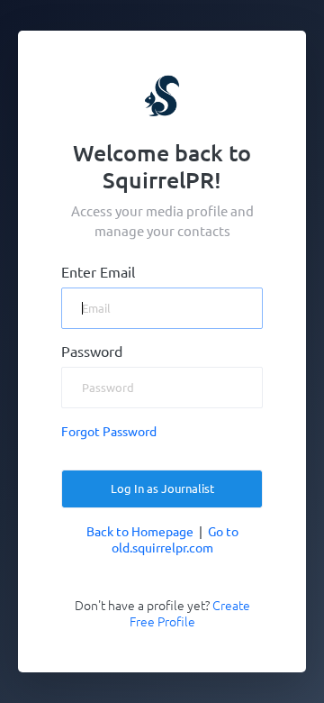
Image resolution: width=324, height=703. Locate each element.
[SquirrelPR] (162, 95)
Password (91, 351)
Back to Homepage (140, 532)
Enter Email (98, 272)
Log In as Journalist (162, 488)
